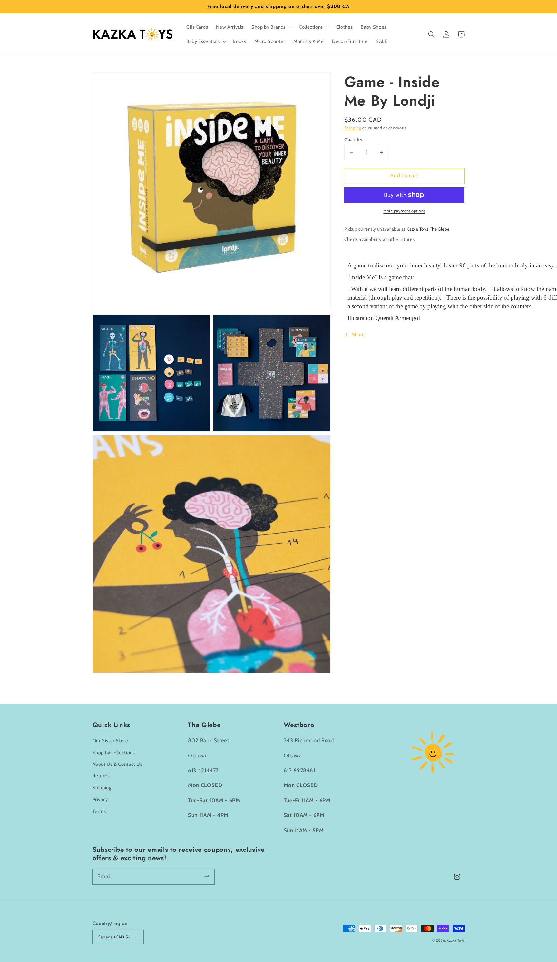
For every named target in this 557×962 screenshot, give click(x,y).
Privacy (100, 799)
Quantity (353, 139)
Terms (99, 811)
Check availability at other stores (379, 239)
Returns (101, 776)
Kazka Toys (455, 940)
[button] (431, 34)
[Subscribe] (206, 876)
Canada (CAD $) (114, 936)
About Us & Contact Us (117, 764)
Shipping (352, 127)
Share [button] (358, 335)
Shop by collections (114, 752)
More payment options (404, 210)
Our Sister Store (110, 741)
